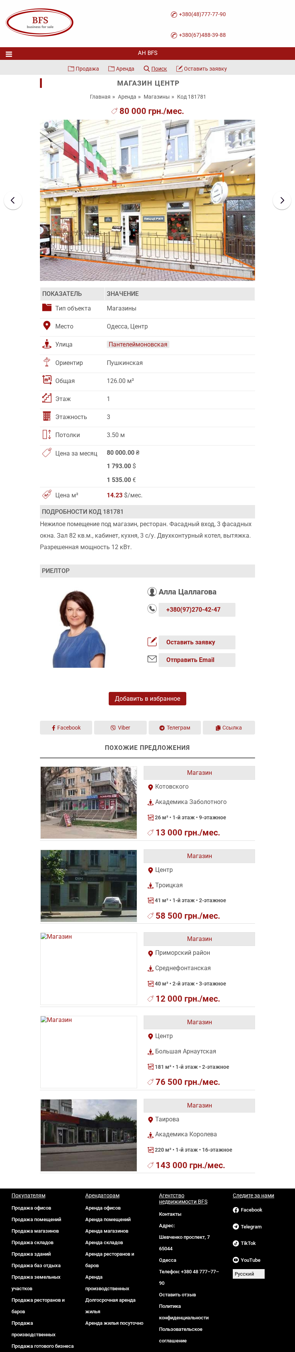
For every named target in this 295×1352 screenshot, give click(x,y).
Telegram (251, 1227)
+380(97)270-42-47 (193, 609)
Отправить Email (190, 660)
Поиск (159, 69)
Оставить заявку (205, 69)
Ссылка (232, 728)
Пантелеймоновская (138, 344)
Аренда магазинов (106, 1231)
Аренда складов (104, 1242)
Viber (124, 728)
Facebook (69, 728)
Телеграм (178, 728)
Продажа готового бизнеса (43, 1346)
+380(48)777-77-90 (202, 14)
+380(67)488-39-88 (202, 35)
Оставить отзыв (177, 1295)
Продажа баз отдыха (36, 1265)
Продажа (87, 69)
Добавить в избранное (147, 698)
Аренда (125, 69)
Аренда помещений (108, 1219)
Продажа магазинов (35, 1231)
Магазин (199, 772)
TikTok (248, 1243)
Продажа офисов (31, 1208)
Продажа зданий (31, 1254)
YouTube (250, 1260)
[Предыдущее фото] (13, 200)
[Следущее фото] (282, 200)
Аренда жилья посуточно (114, 1323)
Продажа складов (32, 1242)
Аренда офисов (103, 1208)
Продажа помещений (36, 1219)
